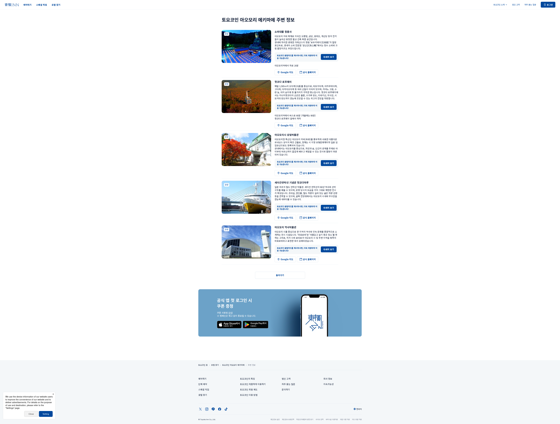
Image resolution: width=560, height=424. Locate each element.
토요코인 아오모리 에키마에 (233, 365)
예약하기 (27, 4)
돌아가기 (280, 275)
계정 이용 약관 (345, 419)
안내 (230, 312)
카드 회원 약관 (357, 419)
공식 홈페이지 (309, 72)
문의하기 (286, 389)
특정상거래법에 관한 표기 (304, 419)
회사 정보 (327, 378)
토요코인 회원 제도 (249, 389)
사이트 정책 (319, 419)
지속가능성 (328, 384)
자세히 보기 (328, 56)
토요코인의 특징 (247, 378)
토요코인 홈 (203, 365)
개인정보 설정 (275, 419)
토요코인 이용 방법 (249, 394)
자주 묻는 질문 (530, 4)
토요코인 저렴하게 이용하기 (253, 384)
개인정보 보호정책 (288, 419)
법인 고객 (516, 4)
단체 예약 (202, 384)
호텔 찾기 (56, 4)
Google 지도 (287, 72)
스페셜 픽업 (41, 4)
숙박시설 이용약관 (332, 419)
